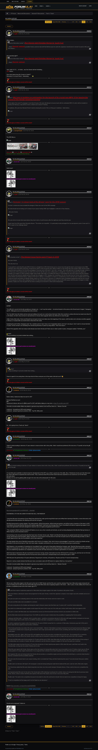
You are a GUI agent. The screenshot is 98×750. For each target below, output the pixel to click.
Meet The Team (15, 1)
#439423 (89, 246)
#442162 (89, 694)
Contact (23, 1)
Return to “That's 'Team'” (12, 731)
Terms (25, 744)
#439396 (89, 191)
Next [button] (91, 21)
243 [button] (80, 21)
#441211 (89, 387)
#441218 (89, 416)
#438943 (89, 31)
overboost (16, 390)
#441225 (89, 455)
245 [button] (87, 21)
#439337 (89, 87)
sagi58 (15, 34)
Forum (41, 6)
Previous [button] (64, 21)
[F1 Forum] (7, 13)
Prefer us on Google (10, 744)
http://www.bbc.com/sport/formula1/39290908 (23, 686)
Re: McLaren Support (19, 31)
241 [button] (73, 21)
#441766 (89, 501)
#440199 (89, 359)
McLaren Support (11, 18)
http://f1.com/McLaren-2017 (61, 403)
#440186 (89, 297)
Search (48, 6)
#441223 (89, 436)
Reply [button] (9, 26)
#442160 (89, 574)
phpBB (12, 748)
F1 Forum (30, 1)
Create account (83, 6)
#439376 (89, 159)
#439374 (89, 128)
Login (90, 6)
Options (42, 726)
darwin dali (17, 161)
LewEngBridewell (18, 130)
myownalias (17, 439)
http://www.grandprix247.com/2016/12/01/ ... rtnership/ (21, 510)
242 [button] (76, 21)
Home (8, 1)
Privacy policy (20, 744)
